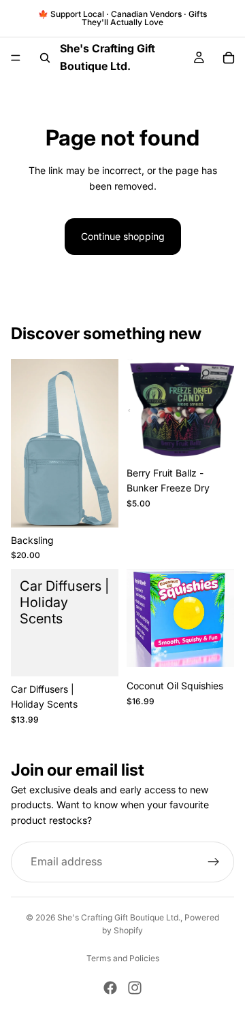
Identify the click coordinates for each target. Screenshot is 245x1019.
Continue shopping (123, 236)
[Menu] (15, 57)
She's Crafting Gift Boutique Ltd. (118, 917)
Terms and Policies (122, 958)
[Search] (45, 58)
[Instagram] (135, 988)
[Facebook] (110, 988)
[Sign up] (213, 862)
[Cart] (229, 58)
